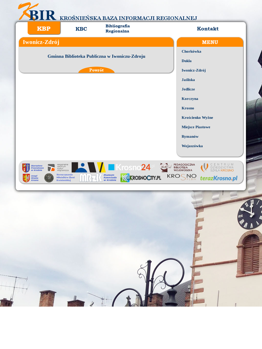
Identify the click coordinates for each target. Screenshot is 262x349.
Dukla (187, 61)
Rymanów (190, 136)
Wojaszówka (192, 146)
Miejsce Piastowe (196, 127)
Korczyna (190, 99)
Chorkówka (191, 51)
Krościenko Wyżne (197, 117)
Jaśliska (188, 80)
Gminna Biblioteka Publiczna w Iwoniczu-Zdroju (96, 56)
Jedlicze (188, 89)
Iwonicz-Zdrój (194, 70)
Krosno (188, 108)
